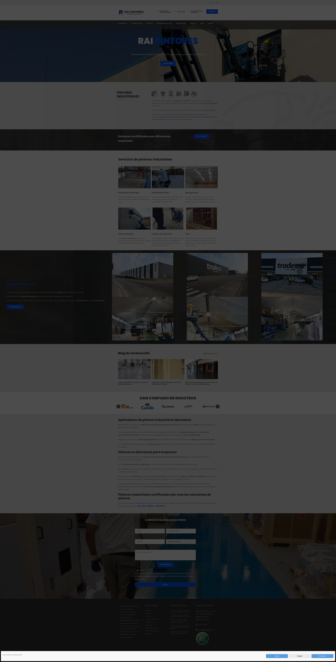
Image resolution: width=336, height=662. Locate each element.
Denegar (299, 656)
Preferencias (322, 656)
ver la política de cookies (16, 655)
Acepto (277, 656)
